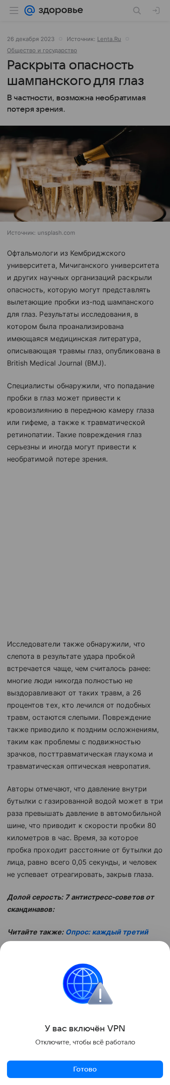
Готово (85, 1069)
